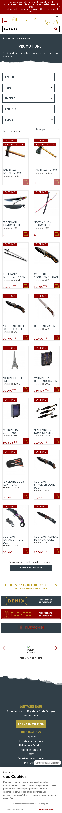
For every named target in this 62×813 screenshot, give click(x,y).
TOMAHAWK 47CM (45, 170)
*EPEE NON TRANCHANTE (12, 224)
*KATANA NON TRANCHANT (43, 224)
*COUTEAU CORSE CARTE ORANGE (14, 328)
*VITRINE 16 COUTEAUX (10, 431)
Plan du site (31, 762)
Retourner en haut (31, 567)
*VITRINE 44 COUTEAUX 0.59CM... (46, 380)
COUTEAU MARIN (44, 326)
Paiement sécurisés (31, 745)
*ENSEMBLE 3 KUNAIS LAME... (43, 431)
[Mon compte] (47, 22)
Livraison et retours (31, 741)
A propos (31, 737)
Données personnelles (31, 758)
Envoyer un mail (31, 723)
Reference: (8, 176)
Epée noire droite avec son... (15, 276)
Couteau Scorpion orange (46, 276)
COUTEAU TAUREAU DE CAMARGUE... (46, 538)
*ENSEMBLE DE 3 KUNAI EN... (13, 483)
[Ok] (56, 29)
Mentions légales (31, 749)
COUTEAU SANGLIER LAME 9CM (44, 484)
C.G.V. (31, 754)
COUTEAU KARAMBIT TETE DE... (13, 539)
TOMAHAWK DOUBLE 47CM (12, 172)
